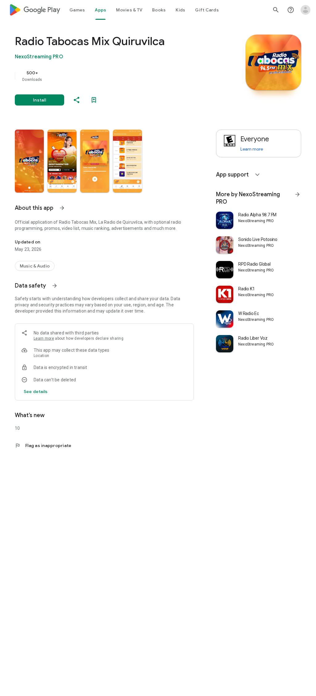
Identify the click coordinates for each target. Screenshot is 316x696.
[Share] (76, 100)
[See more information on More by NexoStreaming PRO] (297, 194)
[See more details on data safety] (35, 391)
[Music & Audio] (35, 266)
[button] (29, 161)
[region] (113, 76)
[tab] (77, 10)
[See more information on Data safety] (54, 285)
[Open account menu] (305, 9)
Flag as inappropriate (43, 445)
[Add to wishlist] (93, 100)
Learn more (44, 338)
